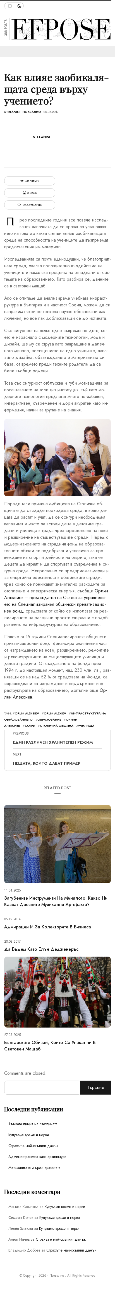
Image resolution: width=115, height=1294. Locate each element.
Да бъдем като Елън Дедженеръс (41, 949)
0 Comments (32, 204)
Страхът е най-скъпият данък (33, 1145)
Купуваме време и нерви (28, 1135)
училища (86, 725)
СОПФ (30, 725)
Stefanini (12, 111)
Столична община (56, 725)
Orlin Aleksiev (27, 713)
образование (49, 719)
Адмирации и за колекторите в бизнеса (47, 927)
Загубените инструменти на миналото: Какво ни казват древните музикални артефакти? (55, 901)
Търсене (95, 1087)
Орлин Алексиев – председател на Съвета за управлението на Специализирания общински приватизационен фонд (56, 601)
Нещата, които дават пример (46, 763)
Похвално (32, 111)
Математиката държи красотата (34, 1167)
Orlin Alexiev (55, 713)
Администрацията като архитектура (37, 1156)
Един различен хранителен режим (53, 742)
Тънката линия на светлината (33, 1124)
